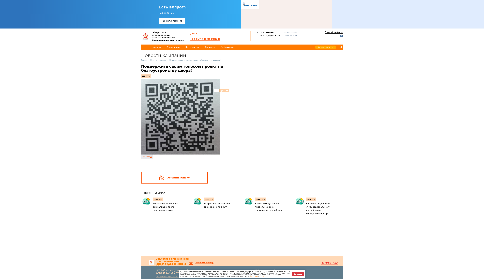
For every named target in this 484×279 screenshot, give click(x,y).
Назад (149, 157)
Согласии (263, 276)
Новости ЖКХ (153, 193)
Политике (254, 276)
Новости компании (158, 60)
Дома (193, 33)
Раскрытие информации (205, 38)
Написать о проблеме (172, 21)
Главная (144, 60)
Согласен (298, 274)
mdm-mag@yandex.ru (268, 35)
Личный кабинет (334, 32)
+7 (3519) (265, 32)
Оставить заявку (204, 263)
